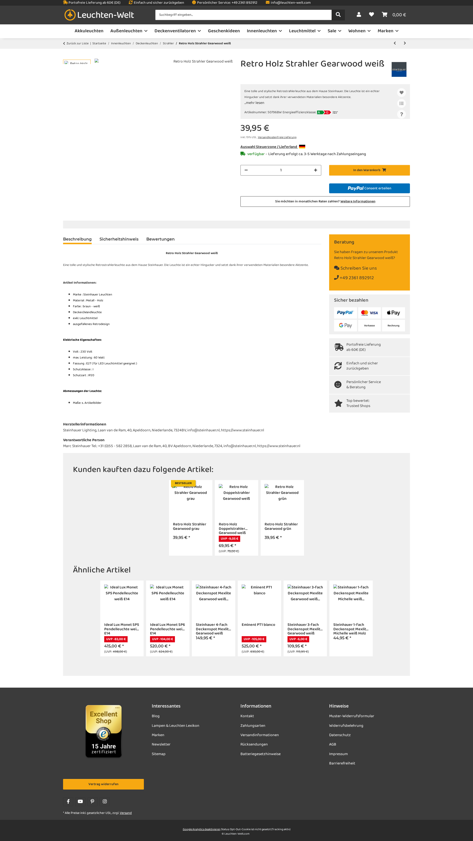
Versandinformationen (259, 735)
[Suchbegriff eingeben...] (338, 15)
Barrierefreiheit (342, 763)
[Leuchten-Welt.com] (99, 15)
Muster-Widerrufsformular (351, 716)
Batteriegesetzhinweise (260, 754)
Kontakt (247, 716)
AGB (332, 744)
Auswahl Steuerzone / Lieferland (269, 147)
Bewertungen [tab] (160, 239)
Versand (126, 813)
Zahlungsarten (252, 726)
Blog (156, 716)
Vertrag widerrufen (103, 784)
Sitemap (159, 754)
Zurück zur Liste (78, 43)
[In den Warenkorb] (67, 56)
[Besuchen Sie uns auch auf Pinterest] (92, 801)
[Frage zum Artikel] (401, 114)
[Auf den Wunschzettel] (401, 92)
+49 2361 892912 (356, 278)
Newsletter (161, 744)
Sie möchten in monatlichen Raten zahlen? (325, 201)
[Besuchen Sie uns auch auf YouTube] (80, 801)
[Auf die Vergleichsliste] (401, 103)
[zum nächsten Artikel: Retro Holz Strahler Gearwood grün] (405, 43)
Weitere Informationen (357, 201)
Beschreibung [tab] (77, 239)
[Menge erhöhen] (315, 170)
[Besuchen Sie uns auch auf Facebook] (68, 801)
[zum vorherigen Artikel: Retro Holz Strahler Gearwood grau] (395, 43)
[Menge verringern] (246, 170)
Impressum (338, 754)
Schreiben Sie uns (358, 268)
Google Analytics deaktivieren (201, 829)
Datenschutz (340, 735)
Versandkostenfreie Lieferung (277, 137)
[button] (359, 15)
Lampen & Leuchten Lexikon (175, 726)
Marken (158, 735)
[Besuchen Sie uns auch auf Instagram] (105, 801)
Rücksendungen (254, 744)
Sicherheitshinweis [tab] (119, 239)
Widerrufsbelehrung (346, 726)
